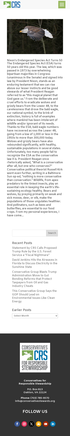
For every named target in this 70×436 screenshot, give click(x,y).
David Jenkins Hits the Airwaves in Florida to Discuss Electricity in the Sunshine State (34, 263)
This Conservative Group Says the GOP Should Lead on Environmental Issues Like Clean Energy (34, 296)
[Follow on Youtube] (45, 424)
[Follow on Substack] (38, 424)
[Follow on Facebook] (17, 424)
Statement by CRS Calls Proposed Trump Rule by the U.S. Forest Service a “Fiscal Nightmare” (34, 251)
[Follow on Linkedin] (53, 424)
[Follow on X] (31, 424)
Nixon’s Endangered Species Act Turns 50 (34, 60)
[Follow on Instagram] (24, 424)
